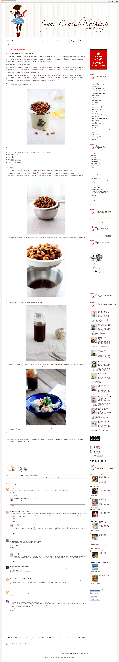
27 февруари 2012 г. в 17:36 (21, 539)
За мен (36, 41)
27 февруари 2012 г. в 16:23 (21, 511)
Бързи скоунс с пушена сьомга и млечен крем (104, 325)
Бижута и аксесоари (96, 84)
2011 (92, 198)
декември (95, 159)
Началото (93, 113)
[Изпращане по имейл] (30, 475)
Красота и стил (48, 41)
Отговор (12, 492)
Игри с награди (95, 102)
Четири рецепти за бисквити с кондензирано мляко (104, 489)
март (93, 176)
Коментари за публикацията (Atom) (24, 640)
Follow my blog (95, 599)
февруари (95, 178)
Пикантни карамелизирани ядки (100, 180)
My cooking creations (97, 475)
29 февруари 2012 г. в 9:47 (23, 578)
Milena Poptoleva (15, 591)
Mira (11, 566)
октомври (95, 163)
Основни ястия (95, 115)
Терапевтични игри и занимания (92, 41)
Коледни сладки (95, 106)
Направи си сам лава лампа (99, 184)
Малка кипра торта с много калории (104, 409)
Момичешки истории (97, 189)
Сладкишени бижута (96, 123)
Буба (17, 475)
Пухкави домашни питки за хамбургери (99, 187)
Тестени (93, 131)
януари (94, 195)
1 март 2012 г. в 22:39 (19, 600)
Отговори (14, 495)
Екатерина (13, 488)
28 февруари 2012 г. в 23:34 (21, 566)
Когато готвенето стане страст (100, 562)
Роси (11, 600)
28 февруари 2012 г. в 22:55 (28, 525)
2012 (92, 157)
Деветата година (103, 563)
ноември (94, 161)
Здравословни (94, 100)
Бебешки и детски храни (97, 83)
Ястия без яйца (55, 477)
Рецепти (74, 41)
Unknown (12, 578)
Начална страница (46, 637)
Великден (93, 92)
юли (93, 167)
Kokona (93, 533)
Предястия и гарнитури (31, 477)
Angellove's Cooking (97, 521)
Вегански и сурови (96, 88)
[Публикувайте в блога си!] (32, 475)
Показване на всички (107, 585)
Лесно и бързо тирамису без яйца (103, 351)
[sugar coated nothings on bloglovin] (96, 272)
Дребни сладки (95, 95)
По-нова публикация (12, 637)
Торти (9, 44)
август (94, 165)
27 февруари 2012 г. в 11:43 (24, 488)
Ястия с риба (94, 138)
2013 (92, 155)
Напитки (93, 111)
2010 (92, 200)
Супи (92, 127)
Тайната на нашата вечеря (98, 574)
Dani (11, 539)
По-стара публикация (79, 637)
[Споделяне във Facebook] (35, 475)
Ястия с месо (94, 136)
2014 (92, 153)
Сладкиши (47, 477)
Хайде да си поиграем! (98, 182)
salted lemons (95, 544)
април (94, 174)
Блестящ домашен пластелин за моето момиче (103, 313)
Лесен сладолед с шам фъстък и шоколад (103, 535)
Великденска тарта (104, 575)
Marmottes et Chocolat (97, 551)
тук (27, 441)
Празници (93, 116)
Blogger (72, 657)
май (93, 172)
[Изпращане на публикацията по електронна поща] (27, 475)
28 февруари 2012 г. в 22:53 (28, 498)
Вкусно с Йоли (95, 486)
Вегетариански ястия (18, 477)
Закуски (93, 99)
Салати (93, 122)
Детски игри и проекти (21, 41)
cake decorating (93, 596)
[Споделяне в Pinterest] (37, 475)
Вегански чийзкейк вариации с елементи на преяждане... (100, 192)
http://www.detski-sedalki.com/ (79, 653)
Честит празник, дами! (104, 396)
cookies (91, 597)
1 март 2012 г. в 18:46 (27, 591)
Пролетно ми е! (102, 373)
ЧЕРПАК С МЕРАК (95, 509)
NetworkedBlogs (93, 590)
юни (93, 169)
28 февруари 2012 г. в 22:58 (28, 554)
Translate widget (100, 222)
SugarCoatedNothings (94, 593)
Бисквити (93, 86)
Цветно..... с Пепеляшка (98, 498)
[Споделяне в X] (33, 475)
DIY (8, 41)
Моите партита (62, 41)
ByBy (11, 511)
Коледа (93, 104)
